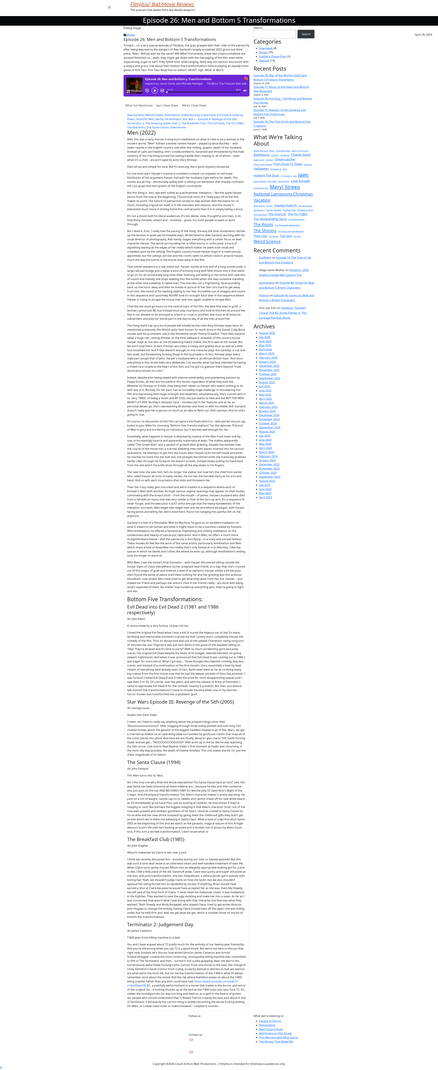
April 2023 (265, 497)
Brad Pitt (275, 155)
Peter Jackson (259, 206)
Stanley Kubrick (285, 205)
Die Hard (269, 160)
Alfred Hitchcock (261, 151)
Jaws (303, 174)
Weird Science (267, 241)
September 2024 (269, 427)
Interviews (266, 48)
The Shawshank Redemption (287, 225)
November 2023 (269, 468)
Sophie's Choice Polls (272, 56)
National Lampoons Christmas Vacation (283, 197)
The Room (263, 224)
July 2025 (264, 386)
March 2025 (266, 403)
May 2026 (265, 345)
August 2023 (267, 481)
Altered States (154, 115)
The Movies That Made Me (276, 1041)
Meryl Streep (285, 186)
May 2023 (265, 493)
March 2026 (266, 353)
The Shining (265, 230)
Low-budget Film (261, 188)
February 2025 (268, 407)
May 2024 (265, 444)
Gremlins (308, 164)
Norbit (160, 119)
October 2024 (268, 423)
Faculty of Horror (270, 1021)
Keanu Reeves (260, 181)
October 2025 (268, 374)
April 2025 (265, 399)
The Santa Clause (158, 127)
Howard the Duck (266, 175)
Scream (270, 206)
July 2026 (264, 337)
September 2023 (269, 477)
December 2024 (269, 415)
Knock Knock (283, 181)
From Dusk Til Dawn (287, 164)
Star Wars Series (305, 206)
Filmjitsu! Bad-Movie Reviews (162, 4)
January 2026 (267, 362)
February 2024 (268, 456)
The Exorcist (277, 214)
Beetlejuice (262, 155)
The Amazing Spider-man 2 (162, 123)
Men (151, 119)
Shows (131, 35)
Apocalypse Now (283, 151)
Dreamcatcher (285, 159)
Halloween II (275, 169)
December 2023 (269, 464)
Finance (264, 295)
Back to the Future (300, 151)
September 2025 (269, 378)
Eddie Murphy (190, 115)
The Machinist (136, 127)
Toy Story (297, 236)
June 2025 (265, 390)
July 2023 (264, 485)
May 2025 (265, 395)
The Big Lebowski (273, 210)
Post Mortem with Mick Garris (278, 1037)
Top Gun (286, 236)
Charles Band (300, 155)
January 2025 (267, 411)
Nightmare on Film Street (275, 1033)
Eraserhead (208, 115)
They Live (260, 236)
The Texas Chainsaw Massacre (291, 231)
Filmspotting (267, 1025)
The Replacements (296, 219)
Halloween (261, 169)
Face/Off (141, 119)
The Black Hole (289, 210)
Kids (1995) (272, 181)
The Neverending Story (270, 219)
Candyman (285, 155)
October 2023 (268, 473)
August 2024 (267, 432)
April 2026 (265, 349)
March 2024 (266, 452)
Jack (295, 176)
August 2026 (267, 333)
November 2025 (269, 370)
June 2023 (265, 489)
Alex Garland (135, 115)
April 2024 (265, 448)
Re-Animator (173, 119)
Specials (264, 60)
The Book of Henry (305, 210)
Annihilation (172, 115)
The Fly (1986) (234, 123)
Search (258, 28)
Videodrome (178, 127)
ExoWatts (265, 257)
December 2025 (269, 366)
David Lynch (259, 160)
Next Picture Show (271, 1029)
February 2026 (268, 358)
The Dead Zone (260, 214)
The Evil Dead (215, 123)
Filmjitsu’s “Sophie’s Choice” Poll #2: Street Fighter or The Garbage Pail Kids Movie (282, 313)
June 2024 (265, 440)
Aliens (272, 151)
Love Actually (300, 181)
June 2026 (265, 341)
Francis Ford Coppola (263, 164)
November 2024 (269, 419)
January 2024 (267, 460)
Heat (285, 169)
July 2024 (264, 436)
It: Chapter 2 (286, 176)
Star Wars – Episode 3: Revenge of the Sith (209, 119)
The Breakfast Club (193, 123)
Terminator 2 (135, 123)
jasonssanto (267, 283)
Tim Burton (273, 236)
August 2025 (267, 382)
